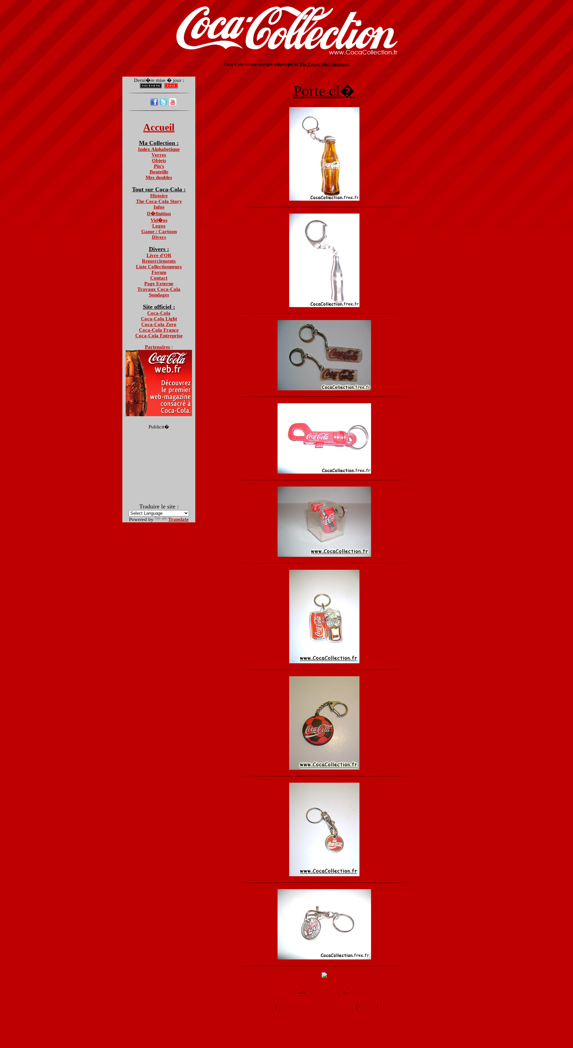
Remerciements (159, 261)
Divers (159, 237)
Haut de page (324, 992)
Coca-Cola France (159, 330)
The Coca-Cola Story (159, 201)
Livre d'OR (159, 255)
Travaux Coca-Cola (158, 289)
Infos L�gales (258, 1007)
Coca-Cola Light (159, 318)
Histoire (159, 195)
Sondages (159, 294)
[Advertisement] (286, 69)
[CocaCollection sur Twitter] (163, 104)
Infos (159, 207)
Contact (158, 278)
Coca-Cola (158, 313)
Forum (159, 272)
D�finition (159, 213)
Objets (159, 160)
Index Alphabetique (159, 149)
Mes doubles (159, 177)
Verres (159, 155)
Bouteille (159, 171)
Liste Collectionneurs (159, 266)
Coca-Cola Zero (158, 324)
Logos (158, 226)
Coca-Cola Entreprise (159, 335)
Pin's (159, 166)
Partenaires (392, 1007)
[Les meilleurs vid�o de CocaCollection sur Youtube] (173, 104)
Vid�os (159, 220)
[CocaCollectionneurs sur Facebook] (154, 104)
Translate (178, 519)
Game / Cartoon (159, 231)
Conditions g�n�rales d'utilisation (316, 1007)
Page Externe (158, 283)
